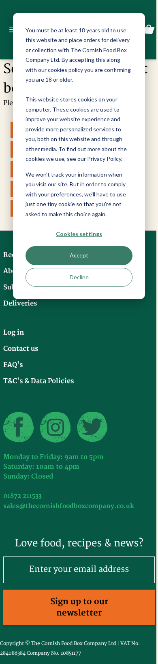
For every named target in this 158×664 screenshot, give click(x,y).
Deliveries (20, 303)
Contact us (20, 349)
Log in (13, 333)
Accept (79, 255)
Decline (79, 277)
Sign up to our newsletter (79, 607)
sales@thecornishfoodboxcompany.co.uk (68, 506)
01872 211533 (22, 496)
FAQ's (13, 365)
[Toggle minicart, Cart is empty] (149, 29)
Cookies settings (79, 233)
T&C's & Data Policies (38, 381)
